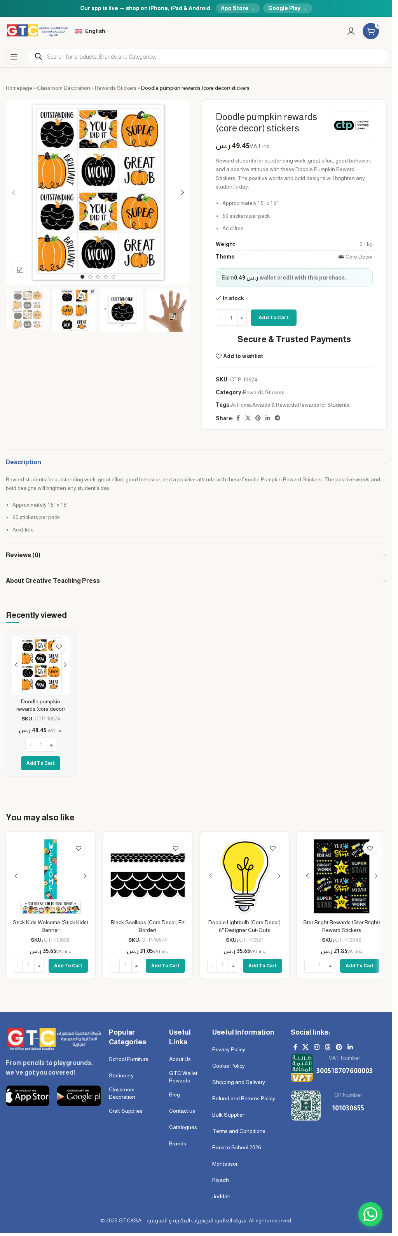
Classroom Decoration (63, 88)
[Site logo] (37, 31)
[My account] (351, 31)
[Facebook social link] (238, 418)
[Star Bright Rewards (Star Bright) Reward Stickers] (342, 876)
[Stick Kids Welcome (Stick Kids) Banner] (50, 876)
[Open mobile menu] (14, 57)
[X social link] (248, 418)
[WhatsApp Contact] (370, 1214)
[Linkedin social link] (267, 418)
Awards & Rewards (274, 405)
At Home (241, 405)
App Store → (238, 8)
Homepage (19, 88)
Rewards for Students (323, 405)
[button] (13, 192)
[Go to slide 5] (113, 277)
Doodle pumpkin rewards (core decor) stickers (40, 709)
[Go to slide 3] (98, 277)
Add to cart (273, 317)
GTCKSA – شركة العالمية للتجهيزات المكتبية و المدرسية (182, 1220)
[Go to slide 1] (82, 277)
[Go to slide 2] (90, 277)
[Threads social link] (327, 1047)
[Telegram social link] (277, 418)
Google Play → (287, 8)
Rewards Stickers (115, 88)
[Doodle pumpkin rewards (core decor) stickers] (41, 665)
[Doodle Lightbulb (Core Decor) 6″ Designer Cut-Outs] (245, 876)
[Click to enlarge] (20, 270)
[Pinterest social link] (258, 418)
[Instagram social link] (316, 1047)
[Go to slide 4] (106, 277)
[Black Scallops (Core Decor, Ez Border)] (148, 876)
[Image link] (53, 1038)
